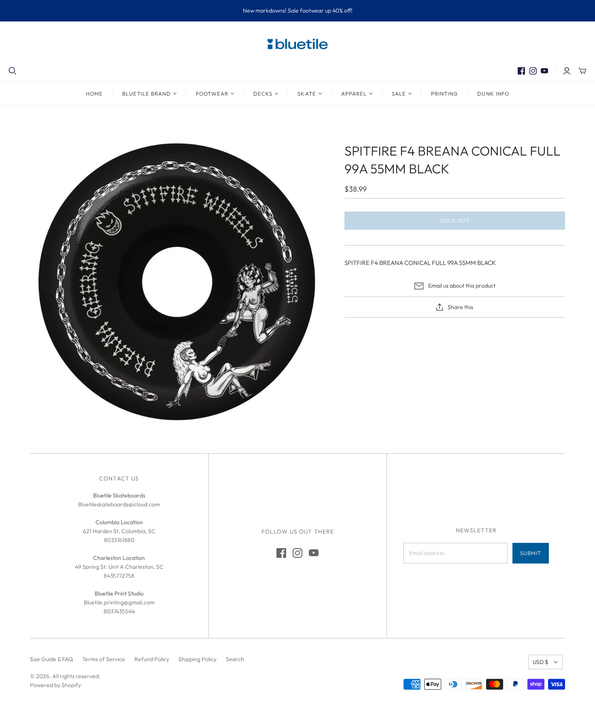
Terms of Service (103, 659)
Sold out (454, 220)
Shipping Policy (197, 659)
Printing (444, 93)
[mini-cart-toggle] (582, 70)
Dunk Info (493, 93)
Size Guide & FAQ (51, 659)
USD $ (540, 662)
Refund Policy (151, 659)
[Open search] (12, 71)
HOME (94, 93)
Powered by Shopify (55, 685)
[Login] (567, 70)
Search (235, 659)
